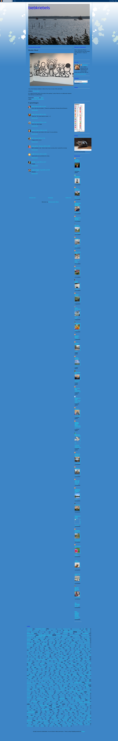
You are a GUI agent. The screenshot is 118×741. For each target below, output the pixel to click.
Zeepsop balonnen (36, 724)
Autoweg (28, 642)
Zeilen (42, 724)
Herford (28, 667)
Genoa (75, 660)
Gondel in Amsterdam (49, 662)
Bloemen (42, 646)
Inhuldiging (34, 671)
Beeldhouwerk (87, 642)
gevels (83, 660)
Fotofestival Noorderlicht (52, 659)
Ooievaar (37, 690)
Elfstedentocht (84, 655)
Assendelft (75, 640)
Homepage (50, 197)
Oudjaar (70, 691)
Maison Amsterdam (33, 679)
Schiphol (35, 702)
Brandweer (33, 648)
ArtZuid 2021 (58, 640)
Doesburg (80, 654)
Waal (44, 719)
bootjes (46, 647)
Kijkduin (41, 675)
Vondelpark (66, 717)
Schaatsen (48, 701)
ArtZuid (88, 639)
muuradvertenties (48, 686)
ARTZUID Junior (65, 640)
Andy (33, 114)
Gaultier (39, 660)
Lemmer (35, 678)
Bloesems (57, 646)
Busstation (80, 648)
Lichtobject (65, 678)
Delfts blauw (65, 652)
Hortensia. (30, 670)
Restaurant (56, 697)
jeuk (72, 671)
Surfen (43, 711)
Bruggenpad (53, 648)
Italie (47, 671)
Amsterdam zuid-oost (86, 636)
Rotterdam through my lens (77, 531)
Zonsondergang (30, 726)
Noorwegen (34, 689)
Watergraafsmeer (57, 719)
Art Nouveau (52, 639)
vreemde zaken (29, 719)
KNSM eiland (64, 675)
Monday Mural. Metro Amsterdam (77, 683)
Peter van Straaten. (34, 694)
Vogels (47, 717)
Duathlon (29, 655)
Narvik (83, 686)
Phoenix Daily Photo (77, 189)
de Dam (36, 652)
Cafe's (90, 648)
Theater (48, 712)
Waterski (70, 719)
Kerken (37, 674)
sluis (77, 705)
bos (57, 647)
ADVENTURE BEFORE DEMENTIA (78, 204)
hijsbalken (78, 667)
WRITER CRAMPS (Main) (77, 423)
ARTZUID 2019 (52, 640)
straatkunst (54, 709)
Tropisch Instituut (49, 713)
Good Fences (58, 662)
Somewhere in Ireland (77, 177)
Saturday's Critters (80, 700)
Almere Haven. (80, 632)
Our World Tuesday (79, 692)
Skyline (33, 705)
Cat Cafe (49, 650)
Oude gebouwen (50, 691)
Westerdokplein (87, 720)
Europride (53, 656)
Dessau (28, 654)
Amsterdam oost (40, 636)
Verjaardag (54, 716)
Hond (76, 668)
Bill (32, 138)
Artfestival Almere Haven (77, 639)
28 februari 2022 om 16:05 (41, 130)
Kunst (60, 676)
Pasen (84, 693)
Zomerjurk (76, 724)
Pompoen (71, 694)
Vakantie (75, 715)
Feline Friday (82, 656)
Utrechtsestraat (60, 715)
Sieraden (41, 704)
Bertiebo (34, 162)
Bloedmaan (88, 644)
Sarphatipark (34, 700)
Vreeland (88, 717)
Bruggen (47, 648)
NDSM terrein (29, 687)
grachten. (67, 663)
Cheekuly (77, 650)
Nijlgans (72, 687)
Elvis (31, 656)
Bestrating (67, 643)
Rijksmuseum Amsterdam (85, 697)
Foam (79, 658)
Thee (52, 712)
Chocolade (82, 650)
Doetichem (85, 654)
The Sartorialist (77, 604)
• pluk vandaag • (77, 561)
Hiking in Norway (77, 295)
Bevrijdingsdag (30, 644)
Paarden (45, 693)
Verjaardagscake (67, 716)
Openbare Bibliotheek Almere (85, 690)
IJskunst (88, 670)
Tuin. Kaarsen (65, 713)
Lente (39, 678)
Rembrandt (45, 697)
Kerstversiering (32, 675)
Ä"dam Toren (55, 630)
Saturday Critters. (71, 700)
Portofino (84, 694)
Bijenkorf (51, 644)
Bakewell (40, 642)
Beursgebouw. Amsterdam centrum (84, 643)
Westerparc (29, 722)
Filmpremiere (45, 658)
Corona (52, 651)
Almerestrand (46, 633)
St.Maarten (47, 708)
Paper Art (74, 693)
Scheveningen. (29, 702)
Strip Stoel (77, 709)
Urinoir (47, 715)
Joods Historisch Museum (78, 671)
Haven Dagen (63, 666)
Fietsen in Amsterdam (30, 658)
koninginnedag (75, 675)
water (51, 719)
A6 (58, 630)
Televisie (88, 711)
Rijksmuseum (76, 697)
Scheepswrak (65, 701)
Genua (79, 660)
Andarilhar (77, 468)
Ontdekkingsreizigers (30, 690)
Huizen (51, 670)
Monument (51, 685)
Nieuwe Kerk (62, 687)
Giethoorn (43, 662)
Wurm (85, 723)
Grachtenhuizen (81, 663)
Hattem (53, 666)
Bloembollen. (36, 646)
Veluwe (37, 716)
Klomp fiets (58, 675)
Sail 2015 (88, 698)
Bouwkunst (82, 647)
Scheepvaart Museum (79, 701)
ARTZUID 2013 (30, 640)
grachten (42, 663)
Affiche (89, 630)
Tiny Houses (61, 712)
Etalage (47, 656)
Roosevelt (56, 698)
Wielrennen (46, 722)
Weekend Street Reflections (42, 720)
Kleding (51, 675)
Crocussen (63, 651)
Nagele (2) (79, 686)
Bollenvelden (88, 646)
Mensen (60, 681)
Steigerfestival (80, 708)
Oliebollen (71, 689)
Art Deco (46, 639)
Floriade (66, 658)
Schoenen (41, 702)
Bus (75, 648)
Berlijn (62, 643)
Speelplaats (84, 707)
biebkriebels (39, 7)
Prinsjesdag (49, 695)
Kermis (47, 674)
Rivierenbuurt (29, 698)
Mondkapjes (45, 685)
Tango (65, 711)
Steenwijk (74, 708)
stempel (85, 708)
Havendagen (70, 666)
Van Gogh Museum (82, 715)
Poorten (75, 694)
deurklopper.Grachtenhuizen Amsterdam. (38, 654)
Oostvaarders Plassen (50, 690)
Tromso (42, 713)
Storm (32, 709)
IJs (83, 670)
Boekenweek (72, 646)
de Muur (54, 652)
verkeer (73, 716)
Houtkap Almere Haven (37, 670)
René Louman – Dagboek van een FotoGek (77, 614)
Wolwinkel (74, 723)
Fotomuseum (70, 659)
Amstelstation (77, 633)
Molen (48, 682)
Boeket (77, 646)
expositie (57, 656)
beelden (73, 642)
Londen (78, 678)
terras (39, 712)
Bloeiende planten (30, 646)
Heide (84, 666)
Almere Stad (34, 99)
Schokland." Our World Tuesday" (50, 702)
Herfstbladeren (52, 667)
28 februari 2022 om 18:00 (44, 146)
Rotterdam (62, 698)
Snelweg (48, 707)
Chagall (68, 650)
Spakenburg (73, 707)
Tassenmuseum (82, 711)
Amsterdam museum (74, 635)
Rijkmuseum (68, 697)
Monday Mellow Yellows (69, 682)
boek (67, 646)
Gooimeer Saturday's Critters (80, 662)
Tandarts (61, 711)
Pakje (61, 693)
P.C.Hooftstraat (39, 693)
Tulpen (80, 713)
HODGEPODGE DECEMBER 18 (78, 427)
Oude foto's (42, 691)
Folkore (84, 658)
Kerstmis (75, 674)
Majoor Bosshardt (56, 679)
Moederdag (43, 682)
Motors (56, 685)
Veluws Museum (47, 716)
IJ (77, 670)
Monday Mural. (52, 683)
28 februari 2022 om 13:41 (40, 114)
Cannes (38, 650)
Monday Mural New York (43, 683)
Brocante (41, 648)
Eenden (56, 655)
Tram (71, 712)
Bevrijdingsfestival (38, 644)
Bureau (72, 648)
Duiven (41, 655)
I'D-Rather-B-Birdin (64, 670)
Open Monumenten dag (72, 690)
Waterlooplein (64, 719)
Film (40, 658)
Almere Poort (87, 632)
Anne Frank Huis (70, 638)
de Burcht (32, 652)
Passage (88, 693)
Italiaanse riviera (41, 671)
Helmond (88, 666)
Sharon (33, 130)
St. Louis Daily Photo (77, 226)
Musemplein (29, 686)
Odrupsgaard (57, 689)
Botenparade (66, 647)
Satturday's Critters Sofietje (52, 700)
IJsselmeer (29, 671)
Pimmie (46, 694)
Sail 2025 (83, 698)
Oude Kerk (58, 691)
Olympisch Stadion (78, 689)
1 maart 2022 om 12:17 (41, 162)
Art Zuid (56, 639)
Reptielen (50, 697)
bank (47, 642)
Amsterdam (85, 633)
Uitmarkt (29, 715)
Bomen (28, 647)
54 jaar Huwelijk (43, 630)
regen (77, 695)
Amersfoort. (65, 633)
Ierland (72, 670)
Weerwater (65, 720)
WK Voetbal (69, 723)
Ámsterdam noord (30, 636)
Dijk (61, 654)
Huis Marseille (46, 670)
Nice (47, 687)
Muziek (61, 686)
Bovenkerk (88, 647)
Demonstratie (71, 652)
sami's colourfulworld (78, 309)
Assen (70, 640)
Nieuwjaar (68, 687)
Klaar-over (46, 675)
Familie (71, 656)
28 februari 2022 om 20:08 (40, 154)
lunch (86, 678)
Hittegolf (34, 668)
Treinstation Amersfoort (31, 713)
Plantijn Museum (61, 694)
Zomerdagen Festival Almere (67, 724)
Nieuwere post (32, 197)
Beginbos (38, 643)
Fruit (27, 660)
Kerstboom (56, 674)
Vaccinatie (66, 715)
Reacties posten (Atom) (53, 201)
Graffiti (89, 663)
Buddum (62, 648)
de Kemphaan (48, 652)
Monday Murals (39, 685)
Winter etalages (62, 723)
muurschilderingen (55, 686)
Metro (65, 681)
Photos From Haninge (78, 218)
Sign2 (46, 704)
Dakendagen (77, 651)
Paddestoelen (51, 693)
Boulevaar (77, 647)
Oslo (37, 691)
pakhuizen (57, 693)
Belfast (50, 643)
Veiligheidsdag (31, 716)
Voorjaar (72, 717)
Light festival (70, 678)
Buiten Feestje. (67, 648)
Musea (86, 685)
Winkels (52, 723)
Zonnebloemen (87, 724)
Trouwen (55, 713)
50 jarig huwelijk (29, 630)
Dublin (34, 655)
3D (84, 628)
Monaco (62, 682)
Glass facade (77, 220)
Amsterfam (58, 638)
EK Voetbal (67, 655)
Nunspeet (42, 689)
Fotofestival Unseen (63, 659)
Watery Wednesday (82, 719)
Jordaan (86, 671)
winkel (40, 723)
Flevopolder (60, 658)
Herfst (32, 667)
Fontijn (28, 659)
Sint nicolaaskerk (75, 704)
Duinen (37, 655)
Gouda (29, 663)
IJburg (81, 670)
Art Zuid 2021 (62, 639)
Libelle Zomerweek (59, 678)
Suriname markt (49, 711)
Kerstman (62, 674)
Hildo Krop (83, 667)
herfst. (48, 667)
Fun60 (33, 154)
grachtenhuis (73, 663)
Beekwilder (68, 642)
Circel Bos (28, 651)
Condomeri (47, 651)
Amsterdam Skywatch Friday (54, 636)
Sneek (28, 707)
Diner (70, 654)
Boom (38, 647)
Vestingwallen (89, 716)
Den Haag (77, 652)
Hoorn (85, 668)
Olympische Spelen (86, 689)
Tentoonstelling (30, 712)
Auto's (88, 640)
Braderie (28, 648)
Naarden (65, 686)
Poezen (67, 694)
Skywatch (37, 705)
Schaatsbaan (42, 701)
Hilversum (89, 667)
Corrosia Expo (57, 651)
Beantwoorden (35, 110)
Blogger (63, 646)
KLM (54, 675)
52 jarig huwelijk (36, 630)
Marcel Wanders (76, 679)
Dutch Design (47, 655)
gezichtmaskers (37, 662)
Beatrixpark (63, 642)
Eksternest (73, 655)
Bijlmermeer (58, 644)
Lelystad (29, 678)
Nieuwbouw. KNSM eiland (54, 687)
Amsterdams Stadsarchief (39, 638)
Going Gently (76, 282)
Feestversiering (76, 656)
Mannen (71, 679)
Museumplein (39, 686)
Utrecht (54, 715)
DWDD (52, 655)
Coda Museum (37, 651)
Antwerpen (87, 638)
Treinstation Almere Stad (86, 712)
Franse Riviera (78, 659)
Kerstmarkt (68, 674)
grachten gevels (60, 663)
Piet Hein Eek (41, 694)
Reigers (34, 697)
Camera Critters (32, 650)
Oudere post (68, 197)
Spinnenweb (29, 708)
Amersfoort (57, 633)
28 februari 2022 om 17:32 (39, 138)
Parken (78, 693)
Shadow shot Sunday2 (34, 704)
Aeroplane (84, 630)
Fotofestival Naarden (40, 659)
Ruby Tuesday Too (76, 698)
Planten (55, 694)
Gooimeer (71, 662)
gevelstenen (29, 662)
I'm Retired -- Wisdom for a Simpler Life (78, 491)
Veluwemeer (41, 716)
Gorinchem (89, 662)
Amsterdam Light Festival (61, 635)
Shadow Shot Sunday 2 (85, 702)
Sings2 (70, 704)
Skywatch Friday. (55, 705)
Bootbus (41, 647)
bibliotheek (44, 644)
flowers (80, 181)
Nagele (74, 686)
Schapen (60, 701)
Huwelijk (57, 670)
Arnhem (41, 639)
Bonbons (34, 647)
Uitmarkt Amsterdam (36, 715)
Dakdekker (72, 651)
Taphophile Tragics (72, 711)
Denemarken (84, 652)
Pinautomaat (51, 694)
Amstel (71, 633)
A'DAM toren (49, 630)
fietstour (37, 658)
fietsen (87, 656)
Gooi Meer (65, 662)
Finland (50, 658)
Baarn (32, 642)
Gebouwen (61, 660)
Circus (33, 651)
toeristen (66, 712)
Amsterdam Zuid (76, 636)
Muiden (60, 685)
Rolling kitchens (50, 698)
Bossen (60, 647)
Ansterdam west (77, 638)
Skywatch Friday (44, 705)
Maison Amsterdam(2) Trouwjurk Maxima (45, 679)
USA (50, 715)
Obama (46, 689)
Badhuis (36, 642)
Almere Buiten (53, 632)
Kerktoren (43, 674)
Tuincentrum (71, 713)
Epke (43, 656)
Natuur (87, 686)
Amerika (52, 633)
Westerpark (35, 722)
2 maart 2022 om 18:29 (45, 169)
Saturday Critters (63, 700)
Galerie (31, 660)
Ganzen (35, 660)
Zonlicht (81, 724)
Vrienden (35, 719)
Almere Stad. (39, 633)
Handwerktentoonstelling (36, 666)
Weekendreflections (54, 720)
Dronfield (89, 654)
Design (89, 652)
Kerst (52, 674)
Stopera (28, 709)
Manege (66, 679)
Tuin (60, 713)
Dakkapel (83, 651)
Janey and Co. (35, 146)
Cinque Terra (88, 650)
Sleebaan (65, 705)
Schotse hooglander (65, 702)
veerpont (89, 715)
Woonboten (80, 723)
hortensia (89, 668)
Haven (58, 666)
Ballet (44, 642)
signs (50, 704)
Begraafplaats (44, 643)
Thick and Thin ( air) (77, 481)
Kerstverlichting (87, 674)
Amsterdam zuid (31, 635)
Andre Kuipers (63, 638)
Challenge (72, 650)
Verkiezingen (78, 716)
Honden (80, 668)
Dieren (52, 654)
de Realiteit (60, 652)
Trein (79, 712)
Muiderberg (65, 685)
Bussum (85, 648)
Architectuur (35, 639)
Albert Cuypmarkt (34, 632)
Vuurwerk (40, 719)
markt (88, 679)
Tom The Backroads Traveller (77, 161)
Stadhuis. (52, 708)
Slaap (61, 705)
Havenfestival (78, 666)
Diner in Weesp (74, 654)
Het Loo (69, 667)
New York (44, 687)
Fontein (88, 658)
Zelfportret (46, 724)
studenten (89, 709)
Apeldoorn (29, 639)
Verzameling (83, 716)
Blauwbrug (82, 644)
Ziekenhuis (52, 724)
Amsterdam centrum (45, 635)
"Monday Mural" (36, 91)
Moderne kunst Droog (36, 682)
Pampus (69, 693)
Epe (40, 656)
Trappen (75, 712)
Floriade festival (73, 658)
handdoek (28, 666)
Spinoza (39, 708)
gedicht (67, 660)
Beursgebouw (73, 643)
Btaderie (58, 648)
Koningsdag (82, 675)
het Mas (74, 667)
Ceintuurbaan (54, 650)
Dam (87, 651)
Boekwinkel (82, 646)
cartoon (42, 650)
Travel (33, 122)
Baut (54, 642)
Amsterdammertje (30, 638)
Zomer (58, 724)
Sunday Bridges (31, 711)
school (58, 702)
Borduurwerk (52, 647)
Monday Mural (40, 99)
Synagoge (56, 711)
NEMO (34, 687)
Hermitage (59, 667)
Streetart (72, 709)
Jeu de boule (67, 671)
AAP (62, 630)
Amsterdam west (66, 636)
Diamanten (48, 654)
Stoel (89, 708)
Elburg (78, 655)
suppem (39, 711)
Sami (33, 106)
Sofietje (54, 707)
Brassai (37, 648)
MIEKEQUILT (78, 323)
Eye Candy (77, 505)
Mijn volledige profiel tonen (80, 74)
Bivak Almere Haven (71, 644)
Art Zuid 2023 (68, 639)
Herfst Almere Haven (40, 667)
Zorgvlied (42, 726)
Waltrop (47, 719)
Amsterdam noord (85, 635)
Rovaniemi (69, 698)
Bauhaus (50, 642)
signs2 (60, 704)
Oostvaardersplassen (60, 690)
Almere (46, 632)
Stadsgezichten (57, 708)
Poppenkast (80, 694)
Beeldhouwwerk (30, 643)
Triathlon (38, 713)
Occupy (51, 689)
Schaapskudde (34, 701)
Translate (84, 83)
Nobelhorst (80, 687)
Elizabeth (89, 655)
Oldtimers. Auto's (64, 689)
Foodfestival (33, 659)
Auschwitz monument (82, 640)
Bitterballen (64, 644)
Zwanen (59, 726)
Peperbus (28, 694)
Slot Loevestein (71, 705)
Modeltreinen (29, 682)
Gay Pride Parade (45, 660)
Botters (72, 647)
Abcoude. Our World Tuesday (75, 630)
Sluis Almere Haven (82, 705)
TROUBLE (77, 338)
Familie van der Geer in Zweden (77, 455)
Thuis (56, 712)
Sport (43, 708)
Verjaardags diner (60, 716)
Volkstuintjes (54, 717)
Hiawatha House (77, 336)
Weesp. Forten (76, 720)
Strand (68, 709)
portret (89, 694)
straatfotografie (45, 709)
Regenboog (29, 697)
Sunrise (80, 508)
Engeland (35, 656)
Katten (84, 672)
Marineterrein (83, 679)
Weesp (70, 720)
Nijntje (76, 687)
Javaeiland (56, 671)
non (84, 687)
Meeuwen (51, 681)
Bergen (58, 643)
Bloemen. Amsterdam (50, 646)
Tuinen (76, 713)
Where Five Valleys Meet (78, 435)
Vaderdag (71, 715)
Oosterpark (42, 690)
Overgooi (33, 693)
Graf (86, 663)
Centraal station (61, 650)
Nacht (71, 686)
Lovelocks (82, 678)
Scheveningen (87, 701)
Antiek (83, 638)
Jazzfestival (62, 671)
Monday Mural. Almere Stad (62, 683)
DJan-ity (77, 409)
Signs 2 (54, 704)
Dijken (65, 654)
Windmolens (30, 723)
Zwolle (69, 726)
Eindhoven (61, 655)
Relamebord (39, 697)
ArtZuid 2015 (37, 640)
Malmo (62, 679)
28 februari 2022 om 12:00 (40, 106)
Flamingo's (54, 658)
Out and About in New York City (77, 589)
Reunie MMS (62, 697)
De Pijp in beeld (77, 344)
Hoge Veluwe (53, 668)
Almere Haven (68, 632)
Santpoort (28, 700)
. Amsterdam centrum (40, 629)
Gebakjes (56, 660)
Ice (69, 670)
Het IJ (65, 667)
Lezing (53, 678)
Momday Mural (57, 682)
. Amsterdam (29, 628)
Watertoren (75, 719)
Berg (54, 643)
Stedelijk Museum (66, 708)
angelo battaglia (35, 169)
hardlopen (49, 666)
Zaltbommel (29, 724)
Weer (60, 720)
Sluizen (88, 705)
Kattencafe (32, 674)
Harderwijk (44, 666)
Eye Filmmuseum (64, 656)
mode (88, 681)
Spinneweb (34, 708)
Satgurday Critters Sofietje (41, 700)
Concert (43, 651)
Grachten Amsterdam (51, 663)
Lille (74, 678)
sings (66, 704)
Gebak (52, 660)
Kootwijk (88, 675)
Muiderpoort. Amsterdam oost (74, 685)
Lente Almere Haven (46, 678)
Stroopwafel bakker (83, 709)
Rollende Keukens (40, 698)
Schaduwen (54, 701)
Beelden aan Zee (80, 642)
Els (28, 656)
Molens (51, 682)
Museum (33, 686)
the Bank (43, 712)
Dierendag (58, 654)
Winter (56, 723)
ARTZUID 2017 (44, 640)
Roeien (34, 698)
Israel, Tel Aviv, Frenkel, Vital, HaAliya (78, 401)
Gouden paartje (36, 663)
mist (76, 681)
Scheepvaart (71, 701)
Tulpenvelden (87, 713)
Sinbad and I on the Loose (78, 517)
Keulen (38, 675)
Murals (82, 685)
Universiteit (43, 715)
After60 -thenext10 (77, 358)
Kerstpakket (81, 674)
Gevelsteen (88, 660)
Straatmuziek (62, 709)
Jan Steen (51, 671)
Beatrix (58, 642)
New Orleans (39, 687)
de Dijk (40, 652)
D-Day (68, 651)
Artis (84, 639)
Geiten (71, 660)
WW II (88, 723)
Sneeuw (43, 707)
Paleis (65, 693)
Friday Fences (86, 659)
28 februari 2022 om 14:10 (40, 122)
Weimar (81, 720)
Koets (69, 675)
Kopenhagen (29, 676)
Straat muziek (37, 709)
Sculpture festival (73, 702)
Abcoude (66, 630)
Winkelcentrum (46, 723)
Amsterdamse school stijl (50, 638)
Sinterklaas (82, 704)
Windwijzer (35, 723)
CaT (45, 650)
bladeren (77, 644)
